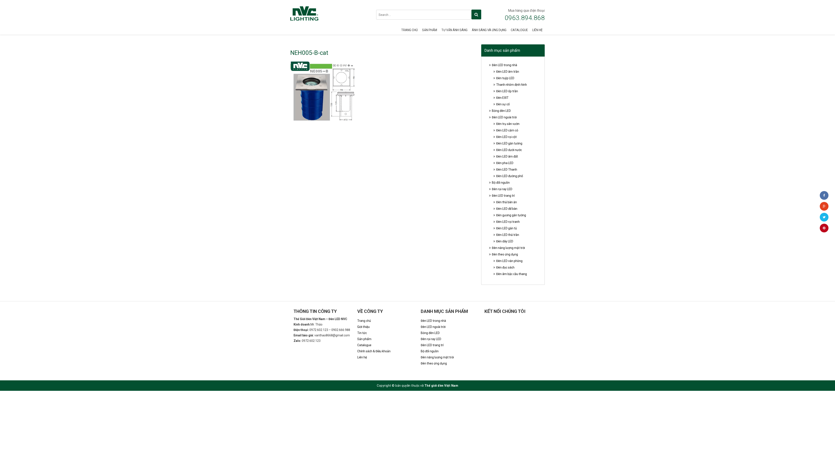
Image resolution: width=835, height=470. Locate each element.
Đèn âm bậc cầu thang (511, 274)
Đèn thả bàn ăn (506, 202)
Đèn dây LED (504, 241)
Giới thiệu (363, 327)
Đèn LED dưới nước (509, 150)
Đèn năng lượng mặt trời (508, 248)
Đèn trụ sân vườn (507, 124)
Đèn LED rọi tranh (508, 221)
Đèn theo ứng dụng (505, 254)
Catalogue (519, 30)
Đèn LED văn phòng (509, 261)
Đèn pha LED (504, 163)
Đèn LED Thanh (506, 169)
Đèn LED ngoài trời (504, 117)
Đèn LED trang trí (503, 195)
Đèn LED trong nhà (504, 65)
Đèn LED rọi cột (506, 137)
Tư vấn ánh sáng (454, 30)
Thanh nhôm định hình (511, 84)
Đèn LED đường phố (509, 176)
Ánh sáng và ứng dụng (489, 30)
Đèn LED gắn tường (509, 143)
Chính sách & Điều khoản (374, 351)
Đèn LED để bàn (506, 208)
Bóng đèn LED (501, 110)
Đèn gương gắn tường (511, 215)
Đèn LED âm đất (507, 156)
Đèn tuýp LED (505, 78)
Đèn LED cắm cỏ (507, 130)
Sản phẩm (429, 30)
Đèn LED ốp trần (507, 91)
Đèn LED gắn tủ (506, 228)
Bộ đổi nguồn (501, 182)
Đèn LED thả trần (507, 235)
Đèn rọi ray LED (502, 189)
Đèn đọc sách (505, 267)
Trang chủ (409, 30)
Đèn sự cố (503, 104)
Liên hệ (537, 30)
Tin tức (362, 333)
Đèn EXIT (502, 97)
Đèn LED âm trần (507, 71)
